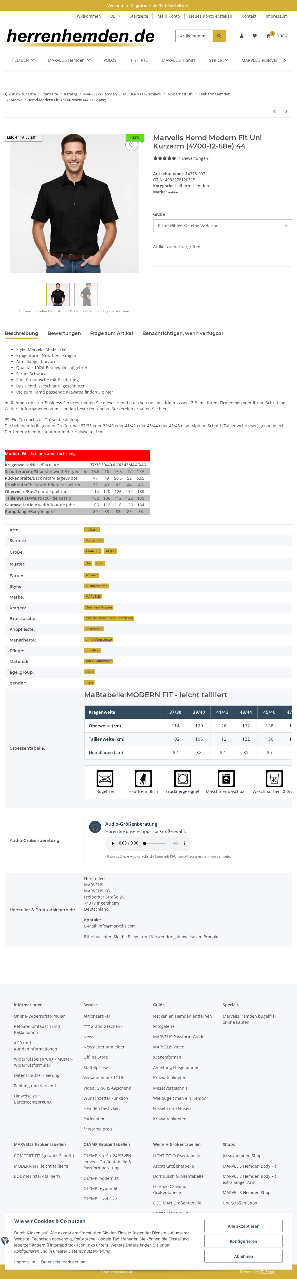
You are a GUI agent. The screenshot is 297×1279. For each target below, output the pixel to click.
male (89, 682)
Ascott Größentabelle (173, 1166)
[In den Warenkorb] (9, 130)
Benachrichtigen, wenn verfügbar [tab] (183, 333)
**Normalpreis (98, 1129)
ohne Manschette (99, 639)
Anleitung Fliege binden (176, 1067)
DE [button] (112, 16)
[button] (241, 36)
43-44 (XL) (93, 551)
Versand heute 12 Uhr (105, 1077)
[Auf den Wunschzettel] (131, 144)
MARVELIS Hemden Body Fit (249, 1166)
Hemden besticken (102, 1108)
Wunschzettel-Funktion (106, 1098)
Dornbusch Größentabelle (178, 1176)
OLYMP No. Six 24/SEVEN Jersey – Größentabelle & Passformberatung (107, 1162)
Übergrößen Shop (240, 1203)
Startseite (139, 16)
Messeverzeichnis (170, 1088)
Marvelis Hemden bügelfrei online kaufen (249, 1019)
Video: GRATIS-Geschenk (107, 1088)
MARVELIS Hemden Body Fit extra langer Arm (249, 1179)
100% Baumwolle (98, 661)
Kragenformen (167, 1057)
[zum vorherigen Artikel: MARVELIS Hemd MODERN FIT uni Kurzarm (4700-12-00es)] (274, 111)
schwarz (92, 575)
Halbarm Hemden (192, 186)
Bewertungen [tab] (64, 333)
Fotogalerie (164, 1026)
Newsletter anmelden (105, 1047)
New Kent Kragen (99, 607)
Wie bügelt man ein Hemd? (179, 1098)
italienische (94, 629)
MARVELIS (93, 597)
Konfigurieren (243, 1241)
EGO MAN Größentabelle (177, 1203)
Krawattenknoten (169, 1077)
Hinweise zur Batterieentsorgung (33, 1099)
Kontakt (249, 16)
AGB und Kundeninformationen (35, 1046)
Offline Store (96, 1057)
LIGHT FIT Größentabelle (176, 1155)
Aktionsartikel (97, 1016)
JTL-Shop (267, 1271)
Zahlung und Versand (35, 1085)
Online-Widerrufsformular (39, 1016)
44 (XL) (110, 551)
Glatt (100, 563)
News (89, 1036)
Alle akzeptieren (244, 1226)
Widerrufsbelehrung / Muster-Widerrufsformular (43, 1062)
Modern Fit (94, 540)
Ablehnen (243, 1256)
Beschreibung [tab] (21, 333)
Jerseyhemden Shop (242, 1155)
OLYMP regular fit (100, 1188)
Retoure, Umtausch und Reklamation (37, 1029)
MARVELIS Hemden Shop (247, 1192)
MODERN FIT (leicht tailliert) (41, 1166)
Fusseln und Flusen (172, 1108)
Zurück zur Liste (22, 94)
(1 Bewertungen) (193, 158)
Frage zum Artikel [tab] (111, 333)
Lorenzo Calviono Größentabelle (169, 1189)
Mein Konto (168, 16)
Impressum (24, 1261)
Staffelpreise (96, 1067)
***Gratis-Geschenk (103, 1026)
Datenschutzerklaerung (63, 1261)
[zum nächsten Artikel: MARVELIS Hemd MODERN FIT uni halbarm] (286, 111)
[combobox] (222, 226)
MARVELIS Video (168, 1047)
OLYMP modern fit (101, 1178)
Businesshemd (97, 586)
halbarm (92, 530)
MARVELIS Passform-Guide (178, 1036)
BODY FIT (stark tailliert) (37, 1176)
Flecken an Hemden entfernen (182, 1016)
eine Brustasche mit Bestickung (109, 618)
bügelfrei (92, 650)
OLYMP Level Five (100, 1198)
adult (89, 672)
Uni (88, 563)
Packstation (95, 1119)
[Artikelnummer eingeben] (219, 36)
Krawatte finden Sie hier (89, 392)
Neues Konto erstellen (210, 16)
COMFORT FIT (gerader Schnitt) (44, 1155)
